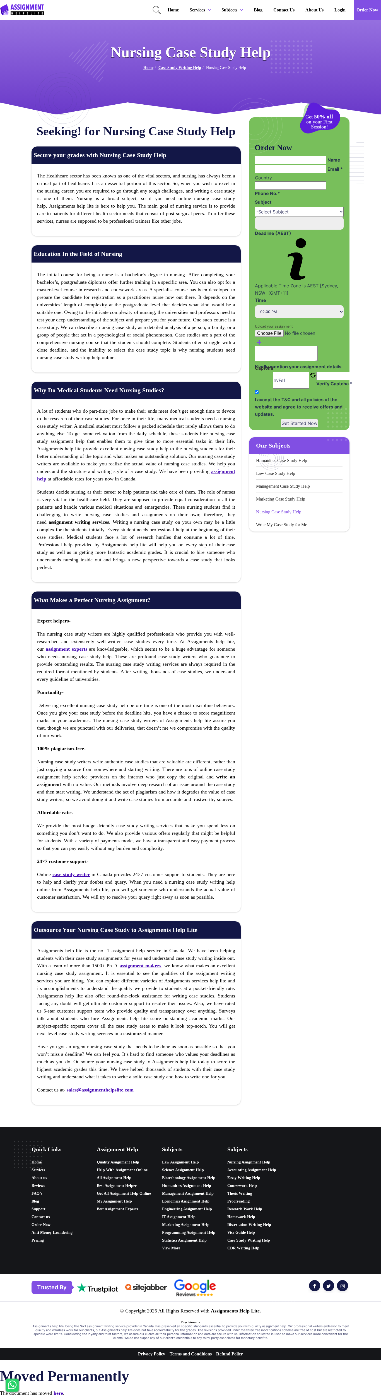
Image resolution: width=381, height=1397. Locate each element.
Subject (263, 202)
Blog (258, 10)
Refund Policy (229, 1354)
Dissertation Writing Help (249, 1225)
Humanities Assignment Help (186, 1186)
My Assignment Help (114, 1201)
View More (171, 1248)
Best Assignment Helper (117, 1186)
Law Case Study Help (275, 473)
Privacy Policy (151, 1354)
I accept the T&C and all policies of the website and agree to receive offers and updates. (299, 407)
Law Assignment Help (180, 1162)
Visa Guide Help (241, 1232)
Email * (335, 169)
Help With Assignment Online (122, 1170)
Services (197, 10)
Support (38, 1209)
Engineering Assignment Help (187, 1209)
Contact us (284, 10)
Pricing (38, 1240)
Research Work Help (244, 1209)
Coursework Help (242, 1186)
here (58, 1393)
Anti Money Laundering (52, 1232)
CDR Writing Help (243, 1248)
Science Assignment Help (183, 1170)
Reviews (38, 1186)
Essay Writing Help (243, 1178)
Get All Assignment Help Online (124, 1193)
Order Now (367, 10)
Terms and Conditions (191, 1354)
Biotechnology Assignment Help (188, 1178)
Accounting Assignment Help (251, 1170)
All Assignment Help (114, 1178)
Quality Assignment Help (118, 1162)
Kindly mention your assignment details (298, 366)
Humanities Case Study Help (281, 460)
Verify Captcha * (334, 383)
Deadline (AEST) (273, 233)
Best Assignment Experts (117, 1209)
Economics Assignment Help (185, 1201)
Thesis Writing (239, 1193)
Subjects (229, 10)
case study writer (71, 874)
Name (333, 160)
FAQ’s (37, 1193)
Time (260, 300)
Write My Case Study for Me (281, 524)
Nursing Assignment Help (248, 1162)
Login (340, 10)
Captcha (264, 368)
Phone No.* (267, 193)
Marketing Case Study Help (280, 499)
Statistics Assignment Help (184, 1240)
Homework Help (241, 1217)
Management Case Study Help (283, 486)
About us (314, 10)
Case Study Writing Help (179, 68)
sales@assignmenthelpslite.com (100, 1090)
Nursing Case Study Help (278, 511)
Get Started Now (299, 423)
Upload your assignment (274, 326)
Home (173, 10)
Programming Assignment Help (188, 1232)
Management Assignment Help (188, 1193)
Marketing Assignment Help (185, 1225)
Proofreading (238, 1201)
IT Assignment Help (179, 1217)
